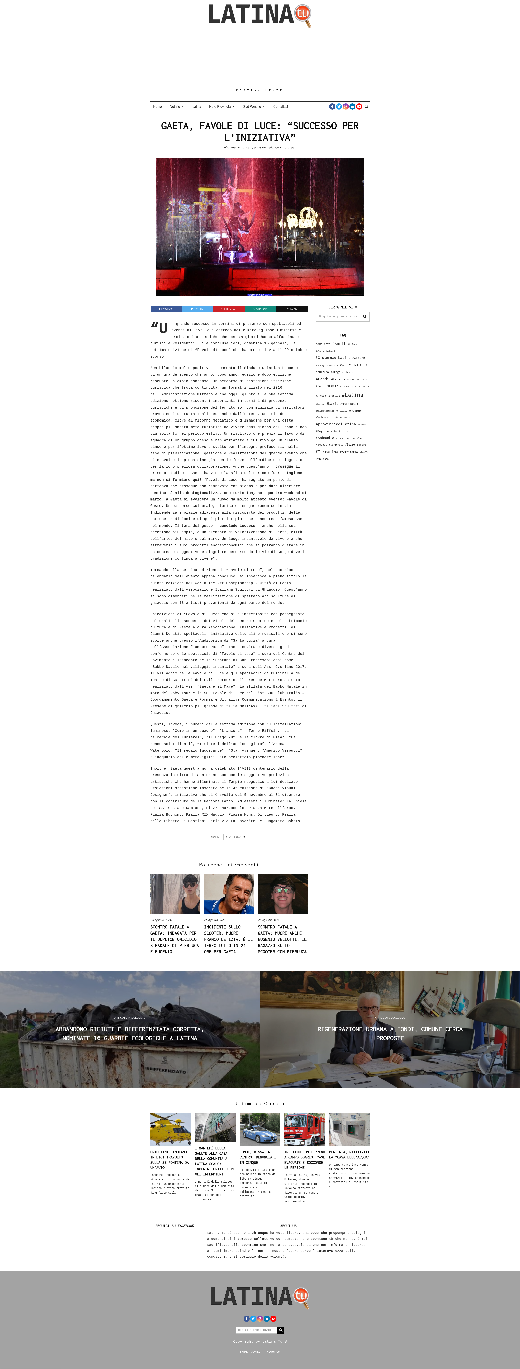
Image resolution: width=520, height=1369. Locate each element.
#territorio (349, 452)
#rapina (362, 424)
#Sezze (350, 444)
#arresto (357, 344)
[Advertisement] (260, 58)
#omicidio (355, 410)
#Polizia (321, 417)
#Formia (338, 379)
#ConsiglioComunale (327, 365)
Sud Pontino (252, 106)
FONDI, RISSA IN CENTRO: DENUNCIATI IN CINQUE (258, 1157)
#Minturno (341, 411)
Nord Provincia (220, 106)
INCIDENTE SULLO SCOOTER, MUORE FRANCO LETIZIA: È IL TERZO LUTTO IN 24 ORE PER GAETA (228, 939)
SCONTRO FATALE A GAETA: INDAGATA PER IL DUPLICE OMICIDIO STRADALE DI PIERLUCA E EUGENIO (174, 939)
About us (273, 1351)
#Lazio (332, 404)
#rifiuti (345, 431)
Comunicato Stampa (241, 147)
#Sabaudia (325, 438)
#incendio (346, 386)
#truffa (364, 452)
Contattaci (280, 106)
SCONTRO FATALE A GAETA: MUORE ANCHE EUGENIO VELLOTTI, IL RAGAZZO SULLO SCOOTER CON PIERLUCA (282, 939)
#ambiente (323, 344)
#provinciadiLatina (336, 424)
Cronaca (290, 147)
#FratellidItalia (357, 379)
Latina (196, 106)
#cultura (322, 372)
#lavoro (320, 404)
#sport (361, 444)
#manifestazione (236, 837)
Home (157, 106)
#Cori (343, 365)
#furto (321, 386)
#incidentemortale (328, 395)
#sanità (362, 438)
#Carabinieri (325, 351)
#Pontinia (332, 417)
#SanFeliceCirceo (345, 438)
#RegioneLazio (326, 431)
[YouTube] (359, 106)
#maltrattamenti (325, 411)
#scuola (321, 444)
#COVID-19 (358, 364)
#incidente (362, 386)
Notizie (175, 106)
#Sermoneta (336, 444)
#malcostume (350, 403)
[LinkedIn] (352, 106)
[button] (365, 317)
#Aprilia (341, 343)
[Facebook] (332, 106)
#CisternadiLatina (333, 358)
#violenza (322, 458)
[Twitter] (339, 106)
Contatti (257, 1351)
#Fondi (322, 379)
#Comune (358, 357)
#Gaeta (215, 837)
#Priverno (345, 417)
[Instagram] (346, 106)
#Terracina (327, 451)
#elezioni (349, 372)
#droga (335, 372)
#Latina (352, 394)
